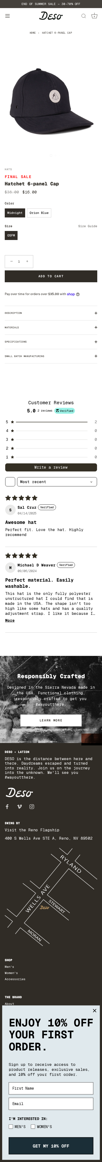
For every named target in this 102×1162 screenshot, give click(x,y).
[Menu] (7, 16)
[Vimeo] (19, 806)
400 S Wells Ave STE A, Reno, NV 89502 (49, 838)
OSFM (11, 235)
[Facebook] (7, 806)
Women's (11, 973)
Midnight (15, 213)
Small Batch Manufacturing (24, 356)
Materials (12, 327)
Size (51, 226)
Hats (8, 169)
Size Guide (87, 226)
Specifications (16, 341)
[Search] (83, 17)
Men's (9, 967)
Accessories (15, 979)
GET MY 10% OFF (51, 1146)
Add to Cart (51, 276)
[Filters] (10, 481)
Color (9, 203)
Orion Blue (39, 213)
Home (33, 32)
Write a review (51, 467)
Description (13, 313)
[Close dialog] (94, 1010)
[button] (51, 421)
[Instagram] (31, 806)
